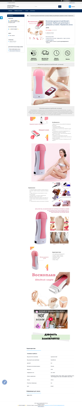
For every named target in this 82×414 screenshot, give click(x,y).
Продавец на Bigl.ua (41, 404)
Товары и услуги (18, 10)
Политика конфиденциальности (58, 405)
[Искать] (59, 6)
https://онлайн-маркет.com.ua (14, 49)
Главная (10, 10)
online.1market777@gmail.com (14, 50)
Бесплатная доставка (50, 36)
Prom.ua (46, 403)
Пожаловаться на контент (48, 405)
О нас (26, 10)
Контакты (32, 10)
